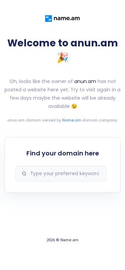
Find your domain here (62, 153)
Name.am (71, 120)
